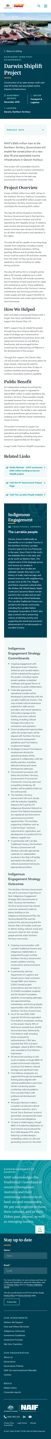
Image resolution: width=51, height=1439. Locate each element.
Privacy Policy (13, 1284)
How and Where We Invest (16, 1326)
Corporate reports (12, 1392)
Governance (9, 1361)
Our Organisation (16, 1352)
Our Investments (16, 1317)
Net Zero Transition (13, 1344)
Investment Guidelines (14, 1335)
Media (8, 1383)
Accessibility (8, 1425)
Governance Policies (13, 1365)
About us (8, 1357)
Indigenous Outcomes (14, 1330)
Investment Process (13, 1339)
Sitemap (33, 1423)
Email (7, 1265)
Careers (7, 1374)
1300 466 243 (13, 1416)
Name (7, 1250)
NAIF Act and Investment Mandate (20, 1370)
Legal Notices (22, 1423)
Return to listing (14, 51)
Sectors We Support (13, 1322)
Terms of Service (24, 1295)
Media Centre (10, 1387)
